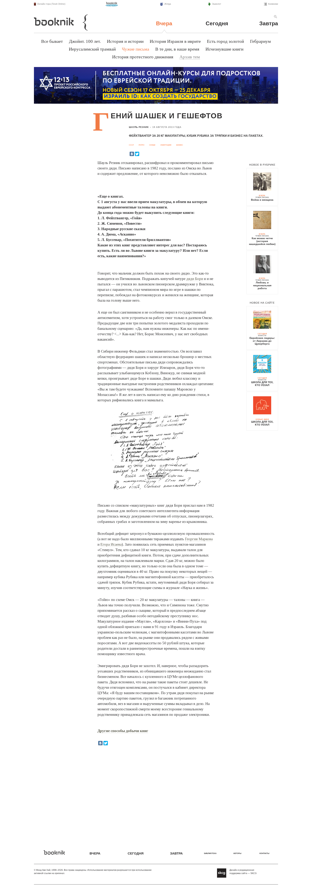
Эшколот (216, 4)
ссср (131, 145)
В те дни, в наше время (177, 49)
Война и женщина (262, 199)
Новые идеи (262, 419)
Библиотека (210, 853)
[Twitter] (137, 154)
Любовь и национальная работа (262, 285)
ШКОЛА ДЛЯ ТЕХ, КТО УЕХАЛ (262, 384)
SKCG (253, 873)
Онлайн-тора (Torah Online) (51, 4)
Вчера (164, 23)
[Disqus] (156, 795)
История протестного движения (142, 56)
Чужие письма (135, 49)
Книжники (273, 4)
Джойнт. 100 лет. (85, 41)
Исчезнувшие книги (224, 49)
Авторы (237, 853)
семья (152, 145)
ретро (141, 145)
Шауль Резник (139, 127)
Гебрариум (260, 41)
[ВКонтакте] (132, 154)
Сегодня (217, 23)
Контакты (264, 853)
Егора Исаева (111, 544)
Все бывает (52, 41)
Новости (262, 335)
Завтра (268, 23)
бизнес (179, 145)
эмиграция (165, 145)
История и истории (125, 41)
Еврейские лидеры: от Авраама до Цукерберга (262, 340)
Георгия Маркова (199, 539)
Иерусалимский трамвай (92, 49)
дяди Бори (194, 279)
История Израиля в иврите (175, 41)
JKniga (167, 4)
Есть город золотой (225, 41)
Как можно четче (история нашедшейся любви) (262, 241)
